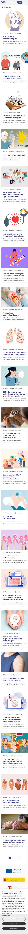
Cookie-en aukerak (14, 918)
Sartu (20, 2)
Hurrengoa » (16, 857)
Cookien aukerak (6, 915)
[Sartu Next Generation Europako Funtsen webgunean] (14, 870)
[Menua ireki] (25, 2)
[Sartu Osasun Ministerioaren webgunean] (14, 879)
